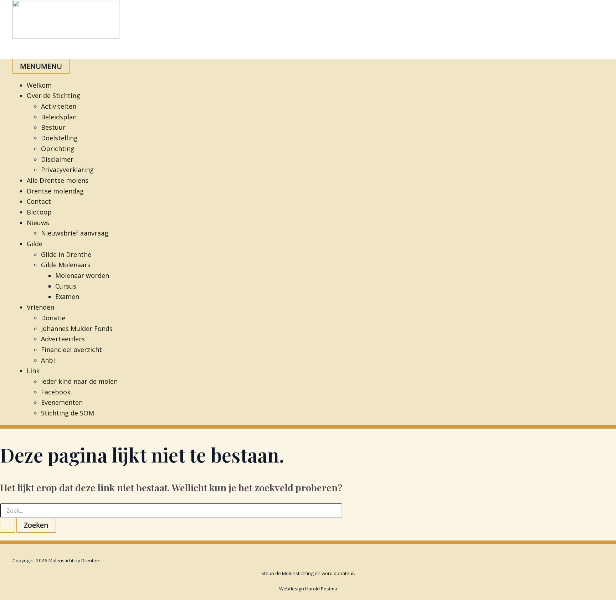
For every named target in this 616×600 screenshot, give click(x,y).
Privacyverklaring (67, 169)
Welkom (39, 85)
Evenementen (62, 402)
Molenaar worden (82, 275)
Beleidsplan (59, 117)
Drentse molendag (55, 191)
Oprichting (58, 148)
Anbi (48, 360)
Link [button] (33, 370)
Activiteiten (58, 106)
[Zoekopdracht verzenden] (7, 525)
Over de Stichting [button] (53, 95)
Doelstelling (59, 138)
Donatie (53, 318)
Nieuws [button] (38, 222)
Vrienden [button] (40, 307)
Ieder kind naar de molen (79, 381)
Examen (67, 296)
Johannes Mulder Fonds (77, 328)
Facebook (56, 392)
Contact (39, 201)
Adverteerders (63, 339)
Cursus (65, 286)
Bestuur (53, 127)
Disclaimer (57, 159)
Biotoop (39, 212)
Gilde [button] (34, 243)
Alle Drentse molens (57, 180)
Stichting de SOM (67, 413)
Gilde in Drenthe (66, 254)
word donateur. (338, 573)
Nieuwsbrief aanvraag (74, 233)
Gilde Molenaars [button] (66, 264)
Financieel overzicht (71, 349)
